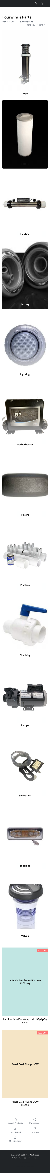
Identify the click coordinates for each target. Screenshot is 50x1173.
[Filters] (25, 130)
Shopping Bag (15, 1141)
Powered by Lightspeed (25, 1166)
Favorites (35, 1132)
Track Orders (15, 1132)
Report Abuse (25, 1162)
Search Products (15, 1123)
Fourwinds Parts (26, 21)
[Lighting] (25, 340)
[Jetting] (25, 270)
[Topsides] (25, 832)
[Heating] (25, 200)
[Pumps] (25, 691)
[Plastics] (25, 551)
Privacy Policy (33, 1158)
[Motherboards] (25, 410)
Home (5, 21)
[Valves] (25, 902)
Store (13, 21)
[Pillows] (25, 481)
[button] (35, 3)
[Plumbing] (25, 621)
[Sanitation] (25, 761)
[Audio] (25, 60)
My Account (34, 1123)
